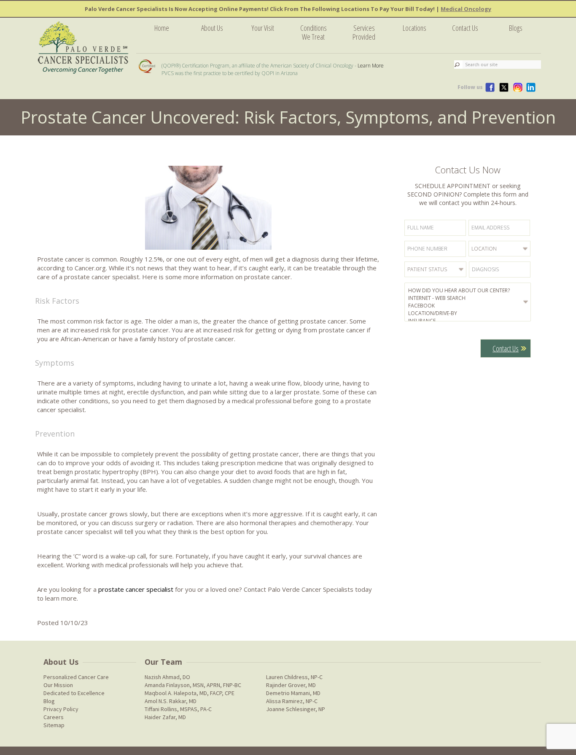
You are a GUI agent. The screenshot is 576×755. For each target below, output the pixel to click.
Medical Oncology (466, 9)
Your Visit (262, 28)
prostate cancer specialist (135, 589)
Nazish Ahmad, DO (167, 677)
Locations (414, 28)
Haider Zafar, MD (165, 717)
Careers (53, 717)
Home (161, 28)
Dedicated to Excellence (74, 693)
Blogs (515, 28)
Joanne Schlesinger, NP (295, 709)
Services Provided (364, 32)
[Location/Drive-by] (468, 313)
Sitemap (54, 725)
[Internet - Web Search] (468, 298)
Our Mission (58, 685)
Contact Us (465, 28)
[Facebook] (468, 306)
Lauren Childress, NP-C (294, 677)
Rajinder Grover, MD (291, 685)
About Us (212, 28)
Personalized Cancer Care (76, 677)
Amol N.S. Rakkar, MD (170, 701)
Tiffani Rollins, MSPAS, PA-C (178, 709)
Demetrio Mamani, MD (293, 693)
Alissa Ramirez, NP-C (292, 701)
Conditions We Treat (313, 32)
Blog (49, 701)
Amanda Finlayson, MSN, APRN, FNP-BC (193, 685)
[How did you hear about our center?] (468, 290)
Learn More (371, 65)
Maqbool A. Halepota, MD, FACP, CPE (189, 693)
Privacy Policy (60, 709)
